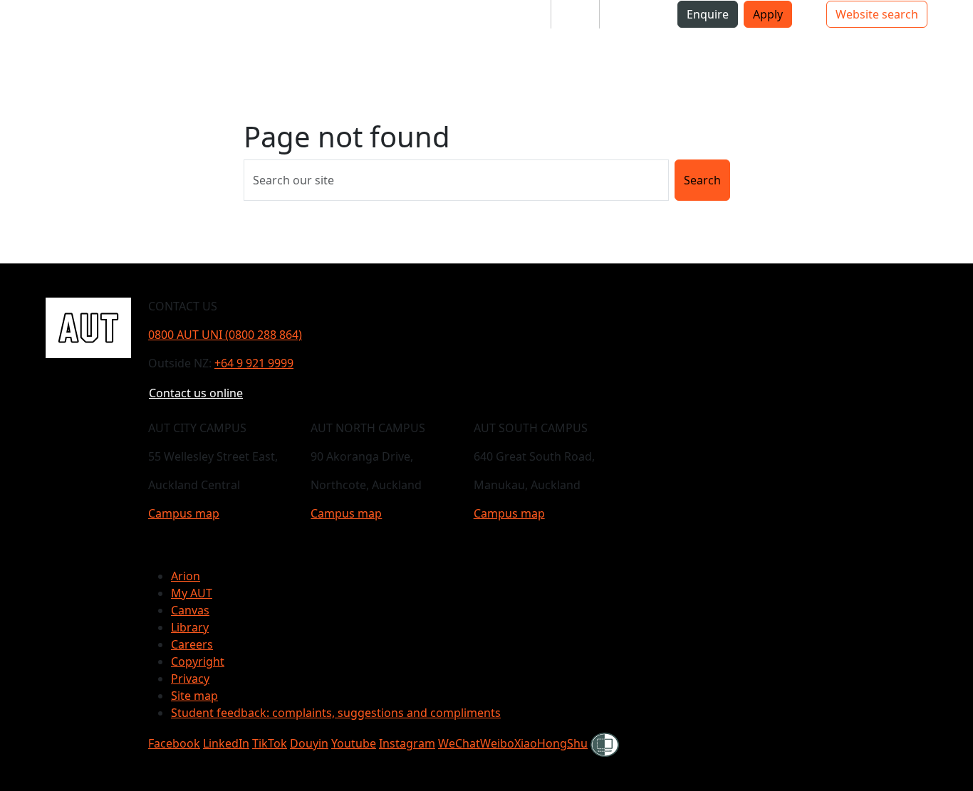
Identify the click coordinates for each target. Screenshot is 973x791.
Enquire (708, 14)
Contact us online (196, 393)
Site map (194, 695)
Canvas (190, 610)
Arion (185, 576)
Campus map (183, 513)
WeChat (459, 743)
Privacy (190, 678)
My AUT (191, 593)
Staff (575, 14)
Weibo (497, 743)
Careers (192, 644)
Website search (877, 14)
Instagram (407, 743)
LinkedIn (226, 743)
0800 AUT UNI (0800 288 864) (225, 334)
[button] (104, 48)
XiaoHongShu (551, 743)
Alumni (630, 14)
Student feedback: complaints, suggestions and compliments (336, 713)
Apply (768, 14)
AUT (59, 48)
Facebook (174, 743)
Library (190, 627)
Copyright (197, 661)
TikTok (269, 743)
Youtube (353, 743)
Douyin (309, 743)
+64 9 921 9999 (253, 363)
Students (515, 14)
